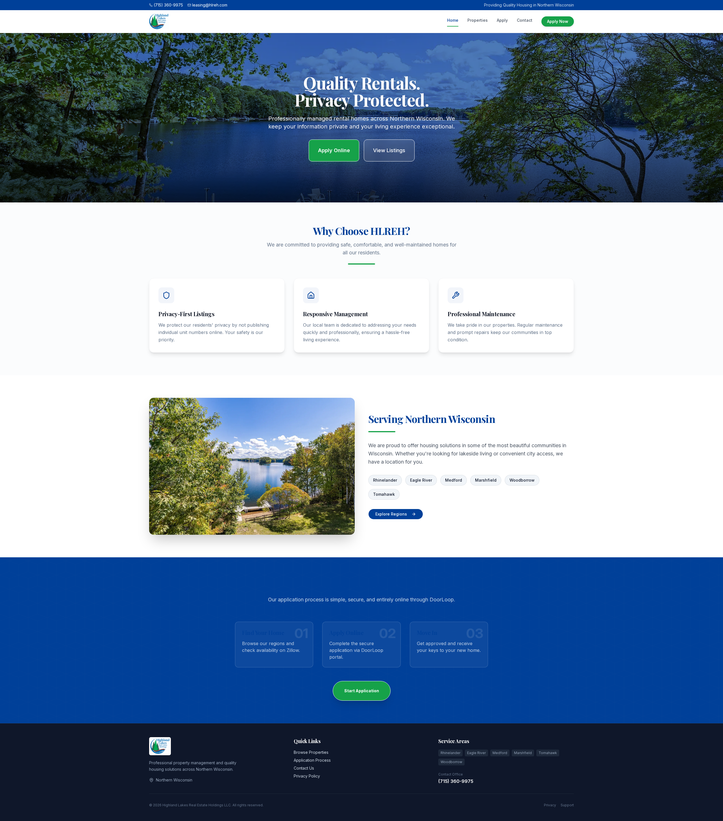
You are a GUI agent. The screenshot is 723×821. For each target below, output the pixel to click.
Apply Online (334, 150)
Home (452, 20)
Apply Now (557, 21)
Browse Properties (311, 752)
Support (567, 805)
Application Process (312, 760)
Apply (502, 20)
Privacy (550, 805)
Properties (477, 20)
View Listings (389, 150)
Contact (524, 20)
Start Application (361, 690)
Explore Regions (391, 514)
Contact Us (304, 768)
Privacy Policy (307, 776)
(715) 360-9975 (455, 781)
